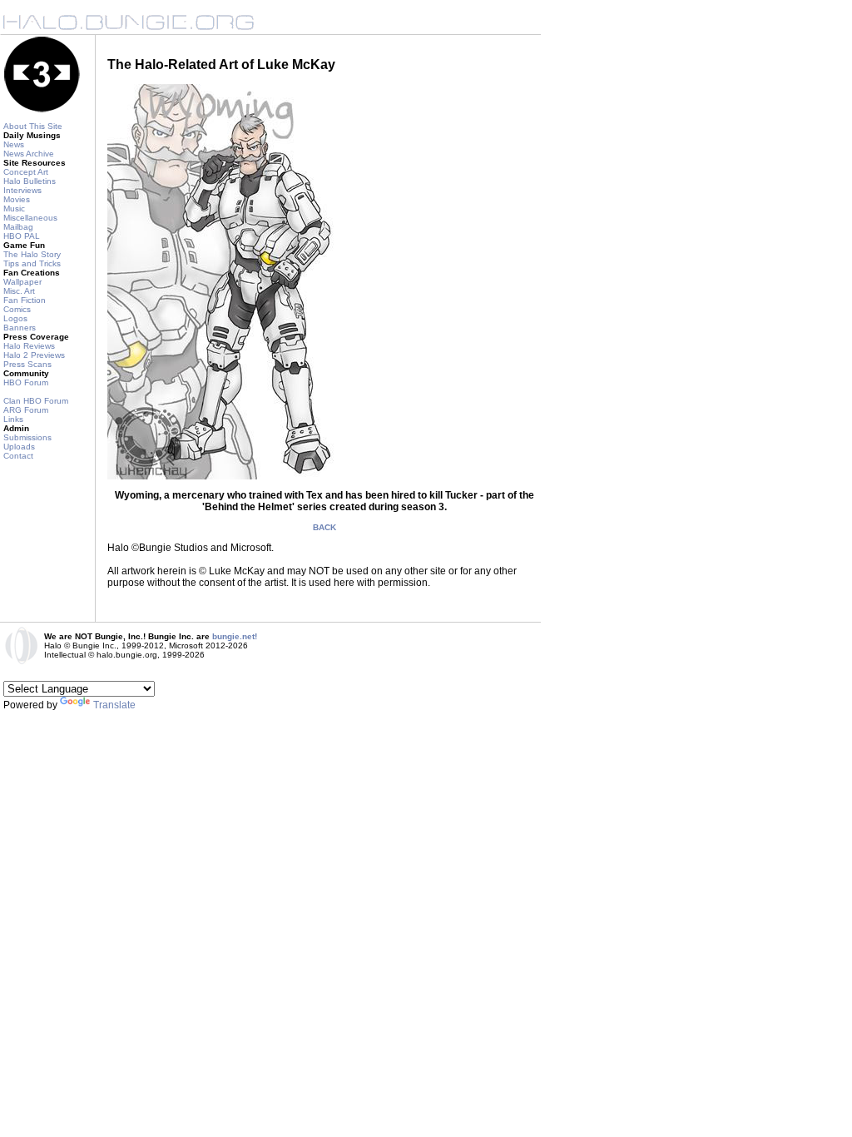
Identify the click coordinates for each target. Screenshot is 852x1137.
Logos (15, 318)
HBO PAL (21, 236)
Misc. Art (19, 290)
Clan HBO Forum (35, 400)
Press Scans (27, 364)
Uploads (19, 446)
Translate (114, 705)
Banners (19, 327)
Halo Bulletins (29, 181)
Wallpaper (22, 281)
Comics (17, 309)
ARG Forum (25, 410)
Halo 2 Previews (34, 355)
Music (14, 208)
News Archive (28, 153)
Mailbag (18, 226)
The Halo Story (32, 254)
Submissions (27, 437)
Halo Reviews (29, 345)
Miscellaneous (30, 217)
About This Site (32, 126)
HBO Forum (25, 382)
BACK (324, 527)
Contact (18, 455)
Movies (16, 199)
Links (13, 419)
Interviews (22, 190)
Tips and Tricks (32, 263)
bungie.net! (234, 636)
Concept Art (25, 171)
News (13, 144)
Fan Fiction (24, 300)
